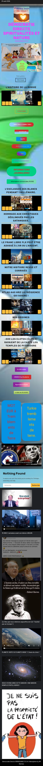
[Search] (40, 471)
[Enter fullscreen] (39, 208)
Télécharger (20, 80)
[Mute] (22, 262)
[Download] (36, 208)
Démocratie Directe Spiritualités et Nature (21, 31)
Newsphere (33, 761)
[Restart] (3, 208)
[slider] (16, 103)
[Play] (10, 208)
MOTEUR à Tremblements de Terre (11, 422)
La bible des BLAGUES (21, 392)
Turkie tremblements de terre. (31, 422)
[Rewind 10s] (7, 208)
